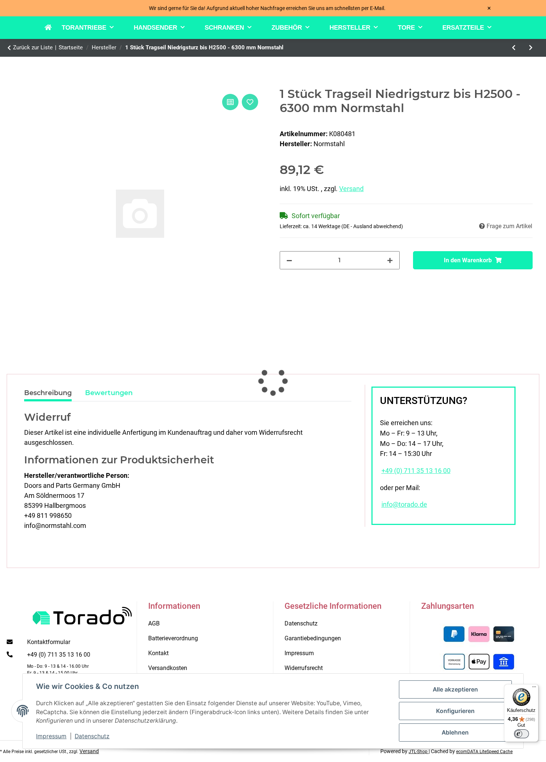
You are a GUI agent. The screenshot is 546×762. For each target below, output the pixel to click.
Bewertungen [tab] (109, 393)
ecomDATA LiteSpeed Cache (484, 751)
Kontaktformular (48, 642)
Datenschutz (92, 736)
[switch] (521, 733)
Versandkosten (167, 667)
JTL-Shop (419, 751)
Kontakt (158, 653)
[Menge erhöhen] (390, 260)
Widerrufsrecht (304, 667)
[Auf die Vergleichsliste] (230, 102)
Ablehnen (455, 732)
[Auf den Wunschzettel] (250, 102)
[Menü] (534, 688)
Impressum (51, 736)
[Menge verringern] (289, 260)
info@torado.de (404, 504)
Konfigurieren (455, 711)
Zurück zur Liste (33, 47)
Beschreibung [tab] (48, 393)
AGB (154, 623)
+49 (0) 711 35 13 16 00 (416, 471)
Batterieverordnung (173, 638)
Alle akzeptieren (455, 689)
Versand (351, 189)
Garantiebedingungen (313, 638)
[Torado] (53, 27)
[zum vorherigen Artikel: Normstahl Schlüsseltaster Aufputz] (513, 48)
